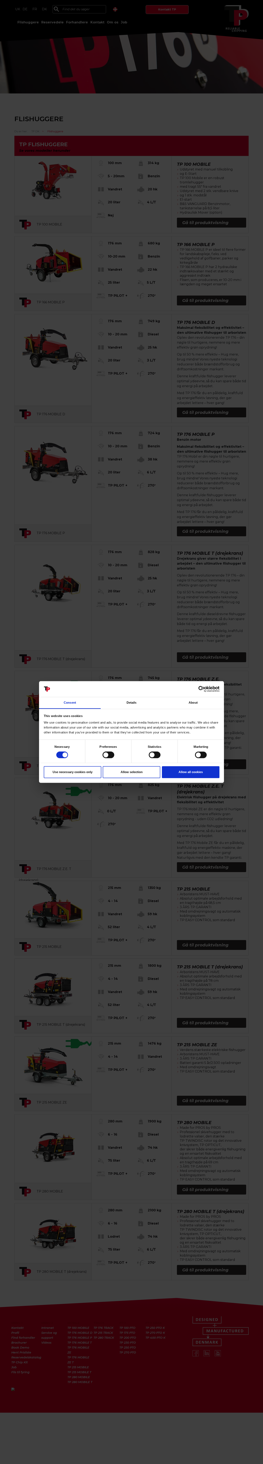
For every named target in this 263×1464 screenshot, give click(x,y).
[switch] (108, 755)
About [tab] (193, 702)
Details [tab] (132, 702)
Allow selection (132, 772)
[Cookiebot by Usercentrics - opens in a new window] (201, 689)
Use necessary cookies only (72, 772)
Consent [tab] (70, 702)
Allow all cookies (191, 772)
